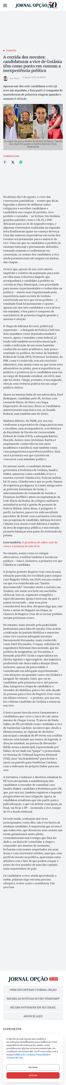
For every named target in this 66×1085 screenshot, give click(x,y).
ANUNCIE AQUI (33, 1016)
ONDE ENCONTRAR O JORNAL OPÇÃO (33, 989)
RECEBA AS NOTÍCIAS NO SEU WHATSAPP (33, 998)
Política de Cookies (24, 1054)
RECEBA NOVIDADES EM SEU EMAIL (33, 1007)
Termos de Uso (14, 1057)
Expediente (12, 1029)
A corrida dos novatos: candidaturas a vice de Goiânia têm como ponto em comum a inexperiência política (32, 64)
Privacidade (42, 1054)
